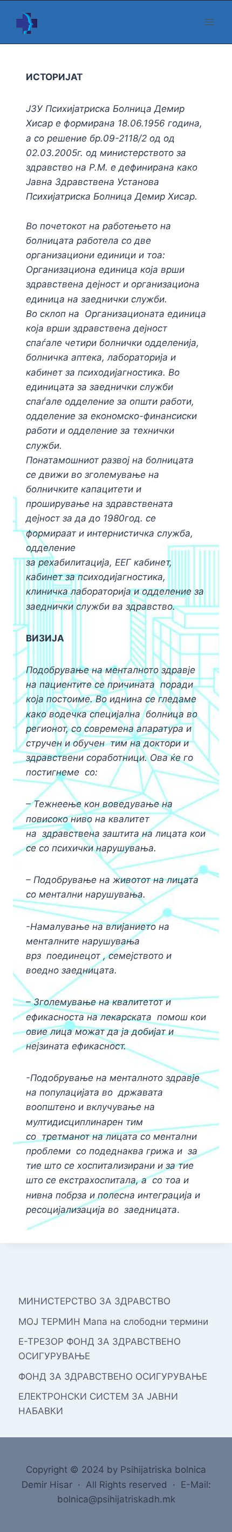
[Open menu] (209, 21)
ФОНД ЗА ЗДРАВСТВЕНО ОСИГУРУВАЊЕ (112, 1376)
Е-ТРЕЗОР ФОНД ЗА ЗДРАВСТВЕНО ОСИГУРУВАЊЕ (99, 1348)
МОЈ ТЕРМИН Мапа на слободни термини (113, 1321)
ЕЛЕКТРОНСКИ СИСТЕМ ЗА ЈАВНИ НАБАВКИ (98, 1403)
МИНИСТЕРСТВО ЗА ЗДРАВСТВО (94, 1301)
